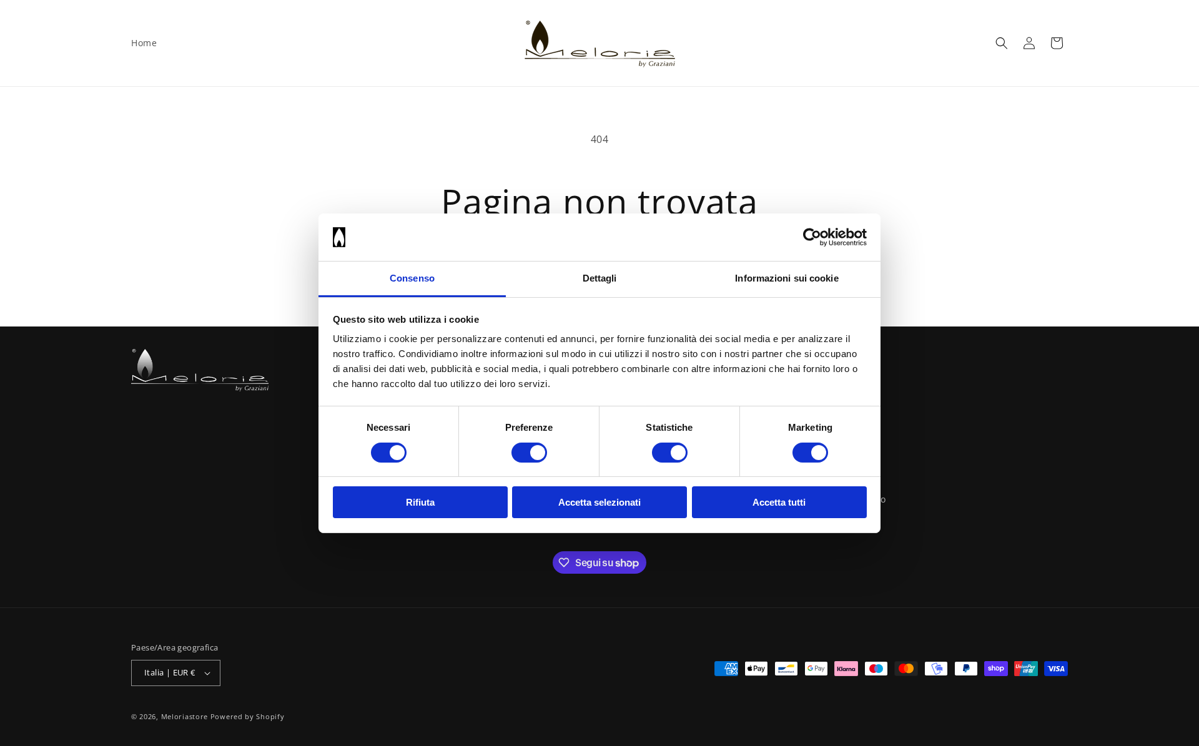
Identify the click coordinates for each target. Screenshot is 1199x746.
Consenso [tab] (412, 278)
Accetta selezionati (599, 502)
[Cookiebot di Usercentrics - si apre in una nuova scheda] (812, 237)
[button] (1001, 43)
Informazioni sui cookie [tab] (786, 278)
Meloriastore (184, 716)
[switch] (529, 453)
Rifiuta (420, 502)
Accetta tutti (779, 502)
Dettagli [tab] (600, 278)
